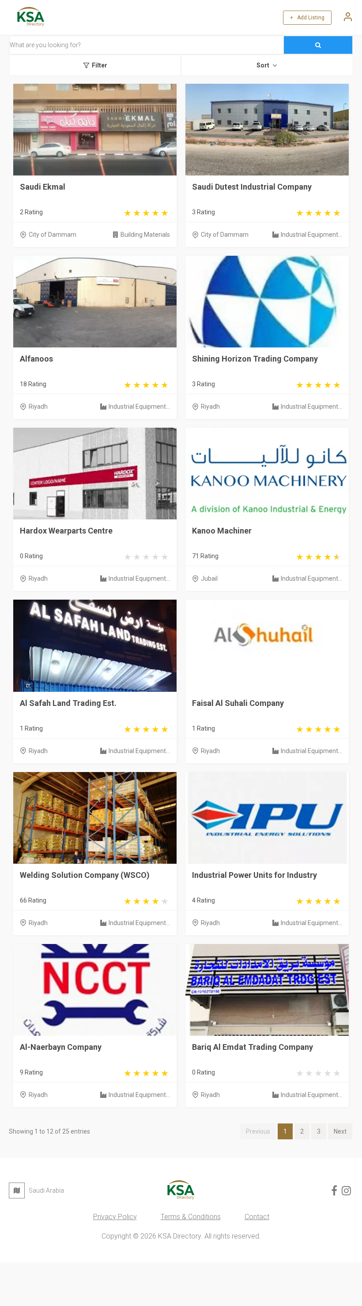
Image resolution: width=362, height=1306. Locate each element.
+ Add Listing (307, 18)
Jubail (209, 578)
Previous (258, 1131)
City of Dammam (52, 234)
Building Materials (145, 234)
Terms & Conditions (191, 1217)
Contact (257, 1217)
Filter (99, 65)
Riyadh (38, 406)
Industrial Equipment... (311, 234)
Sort (262, 65)
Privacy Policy (115, 1217)
